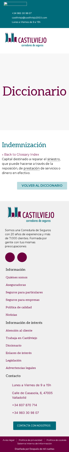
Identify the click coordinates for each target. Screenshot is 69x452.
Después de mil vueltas (42, 448)
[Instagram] (22, 257)
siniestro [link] (53, 159)
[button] (58, 41)
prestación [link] (32, 168)
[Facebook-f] (10, 257)
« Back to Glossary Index (20, 154)
